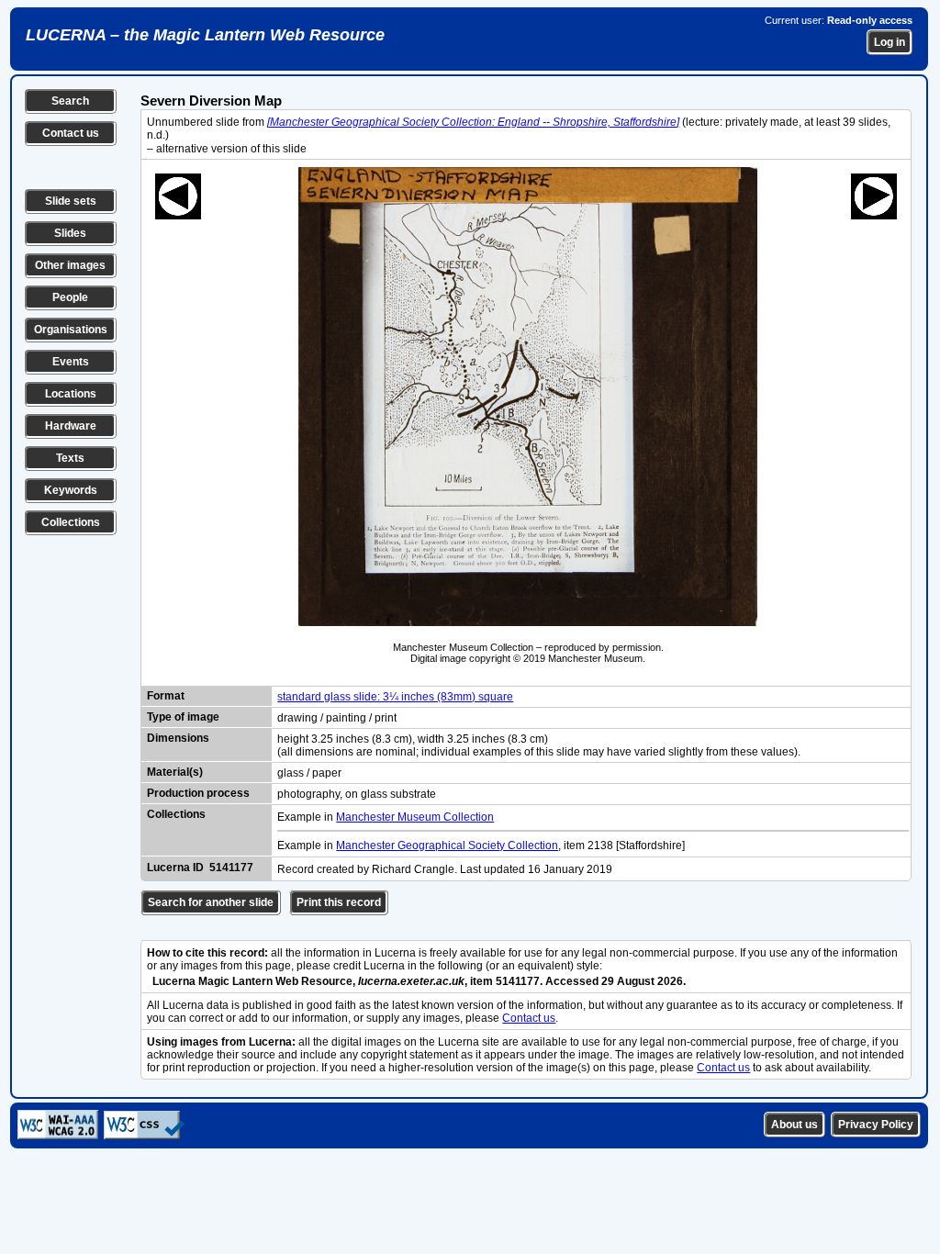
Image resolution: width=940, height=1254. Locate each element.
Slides (70, 233)
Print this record (339, 902)
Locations (70, 393)
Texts (70, 458)
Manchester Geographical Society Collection (447, 845)
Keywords (70, 490)
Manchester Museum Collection (415, 817)
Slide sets (70, 201)
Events (70, 361)
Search (70, 101)
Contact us (70, 133)
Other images (70, 265)
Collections (70, 522)
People (70, 297)
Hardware (70, 426)
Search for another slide (211, 902)
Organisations (70, 329)
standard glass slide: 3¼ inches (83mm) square (395, 696)
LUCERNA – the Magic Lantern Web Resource (205, 35)
